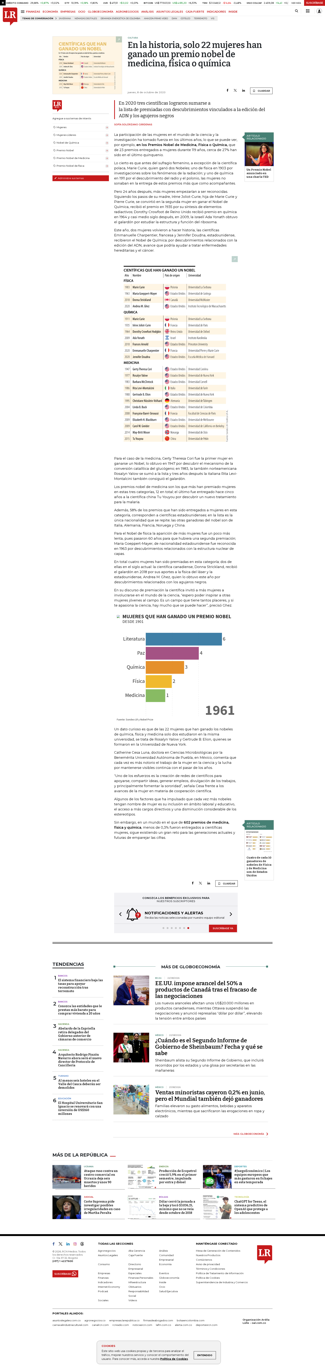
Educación (64, 1098)
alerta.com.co (183, 1324)
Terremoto (200, 18)
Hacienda (63, 1024)
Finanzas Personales (140, 1277)
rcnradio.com (120, 1324)
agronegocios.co (95, 1320)
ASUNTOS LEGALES (169, 11)
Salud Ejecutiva (168, 1291)
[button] (119, 915)
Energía (164, 1166)
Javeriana (65, 18)
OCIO (81, 11)
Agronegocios (106, 1250)
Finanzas (103, 1277)
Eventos (164, 1273)
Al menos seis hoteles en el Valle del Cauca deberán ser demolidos (79, 1084)
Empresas (104, 1273)
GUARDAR (263, 90)
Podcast (103, 1291)
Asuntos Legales (108, 1255)
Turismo (63, 1076)
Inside (162, 1282)
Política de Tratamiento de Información (220, 1273)
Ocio (162, 1286)
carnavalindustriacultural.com (70, 1324)
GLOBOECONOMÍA (100, 11)
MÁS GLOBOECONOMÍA (249, 1133)
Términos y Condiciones (210, 1268)
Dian (174, 18)
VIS (212, 18)
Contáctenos (204, 1259)
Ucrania (88, 1166)
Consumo (104, 1264)
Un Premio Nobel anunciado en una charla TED (259, 173)
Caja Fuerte (135, 1255)
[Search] (296, 11)
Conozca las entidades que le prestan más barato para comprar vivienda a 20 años (80, 1009)
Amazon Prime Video (156, 18)
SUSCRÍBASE (314, 3)
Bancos (63, 975)
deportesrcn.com (206, 1324)
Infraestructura (137, 1282)
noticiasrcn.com (142, 1324)
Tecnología (241, 1197)
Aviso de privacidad (208, 1264)
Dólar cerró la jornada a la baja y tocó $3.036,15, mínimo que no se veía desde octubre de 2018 (177, 1207)
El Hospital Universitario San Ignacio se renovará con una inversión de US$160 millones (80, 1108)
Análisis (163, 1250)
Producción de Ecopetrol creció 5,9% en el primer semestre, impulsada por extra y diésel (178, 1176)
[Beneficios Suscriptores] (308, 11)
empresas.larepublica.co (124, 1320)
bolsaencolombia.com (190, 1320)
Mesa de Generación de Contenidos (218, 1250)
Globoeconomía (169, 1277)
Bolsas (163, 1197)
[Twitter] (235, 90)
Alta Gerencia (136, 1250)
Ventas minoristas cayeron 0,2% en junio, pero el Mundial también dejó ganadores (210, 1095)
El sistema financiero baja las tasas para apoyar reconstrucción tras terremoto (80, 985)
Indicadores (105, 1282)
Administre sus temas (70, 178)
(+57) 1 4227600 (62, 1261)
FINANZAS (33, 11)
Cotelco (185, 18)
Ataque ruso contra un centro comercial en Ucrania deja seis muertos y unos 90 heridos (101, 1178)
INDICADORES (216, 11)
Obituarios (134, 1286)
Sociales (103, 1300)
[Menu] (23, 11)
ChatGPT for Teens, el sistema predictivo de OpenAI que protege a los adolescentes (251, 1207)
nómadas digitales (86, 18)
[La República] (10, 17)
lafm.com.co (163, 1324)
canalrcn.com (100, 1324)
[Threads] (83, 1244)
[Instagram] (76, 1244)
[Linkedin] (243, 90)
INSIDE (233, 11)
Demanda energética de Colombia (120, 18)
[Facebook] (227, 90)
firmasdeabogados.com (158, 1320)
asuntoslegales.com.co (66, 1320)
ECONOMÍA (50, 11)
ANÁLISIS (147, 11)
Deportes (240, 1166)
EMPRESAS (68, 11)
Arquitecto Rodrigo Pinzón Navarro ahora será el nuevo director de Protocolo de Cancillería (80, 1060)
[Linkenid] (69, 1244)
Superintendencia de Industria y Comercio (222, 1282)
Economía (165, 1264)
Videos (132, 1300)
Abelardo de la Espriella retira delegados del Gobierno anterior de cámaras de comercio (76, 1034)
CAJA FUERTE (195, 11)
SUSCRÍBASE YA (223, 928)
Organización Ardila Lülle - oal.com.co (256, 1321)
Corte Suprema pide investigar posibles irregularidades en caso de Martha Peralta (102, 1207)
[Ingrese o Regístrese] (319, 11)
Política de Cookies (174, 1359)
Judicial (88, 1197)
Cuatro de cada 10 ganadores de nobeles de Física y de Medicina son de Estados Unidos (259, 866)
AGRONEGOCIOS (127, 11)
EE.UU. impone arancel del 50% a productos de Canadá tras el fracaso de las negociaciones (206, 989)
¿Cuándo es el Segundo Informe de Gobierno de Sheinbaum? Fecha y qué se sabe (209, 1047)
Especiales (134, 1273)
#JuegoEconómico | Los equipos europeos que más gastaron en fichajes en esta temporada (253, 1176)
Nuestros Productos (208, 1255)
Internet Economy (109, 1286)
